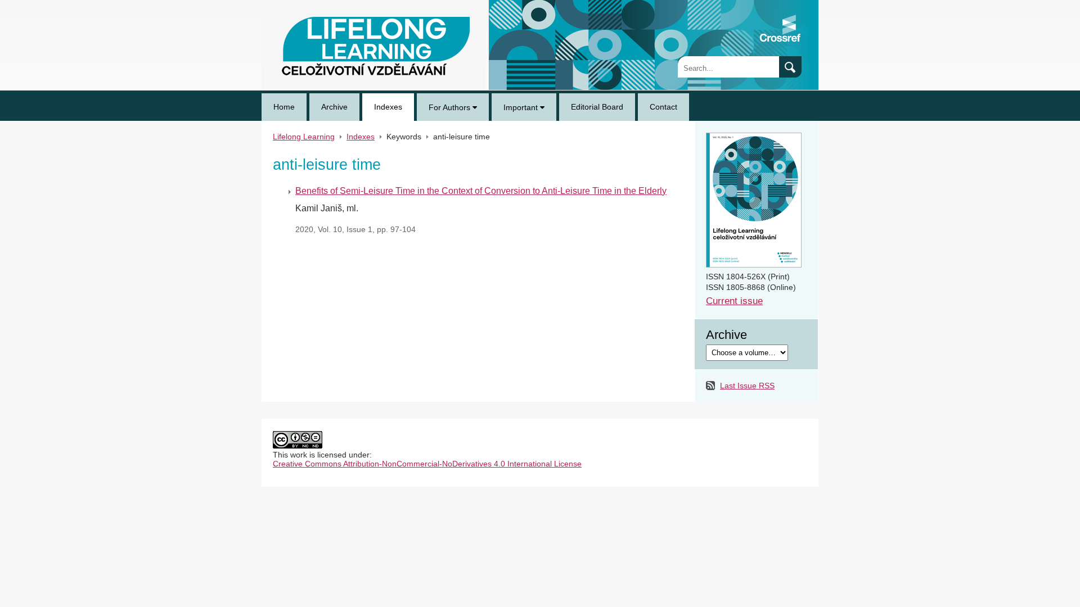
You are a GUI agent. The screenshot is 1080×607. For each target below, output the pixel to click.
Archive (334, 106)
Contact (663, 106)
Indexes (388, 106)
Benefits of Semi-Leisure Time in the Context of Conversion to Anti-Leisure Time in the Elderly (481, 191)
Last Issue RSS (747, 385)
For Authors (450, 107)
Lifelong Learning (292, 4)
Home (284, 106)
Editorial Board (597, 106)
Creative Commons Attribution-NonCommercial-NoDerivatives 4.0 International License (427, 463)
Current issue (734, 301)
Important (521, 107)
